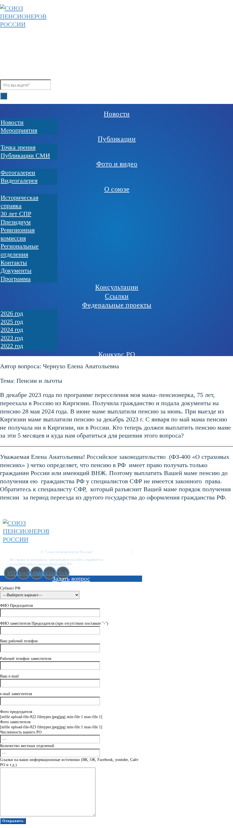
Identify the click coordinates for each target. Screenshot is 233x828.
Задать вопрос (71, 578)
